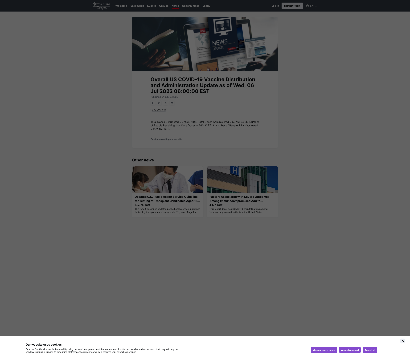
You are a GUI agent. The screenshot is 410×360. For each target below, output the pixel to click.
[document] (205, 348)
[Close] (402, 341)
